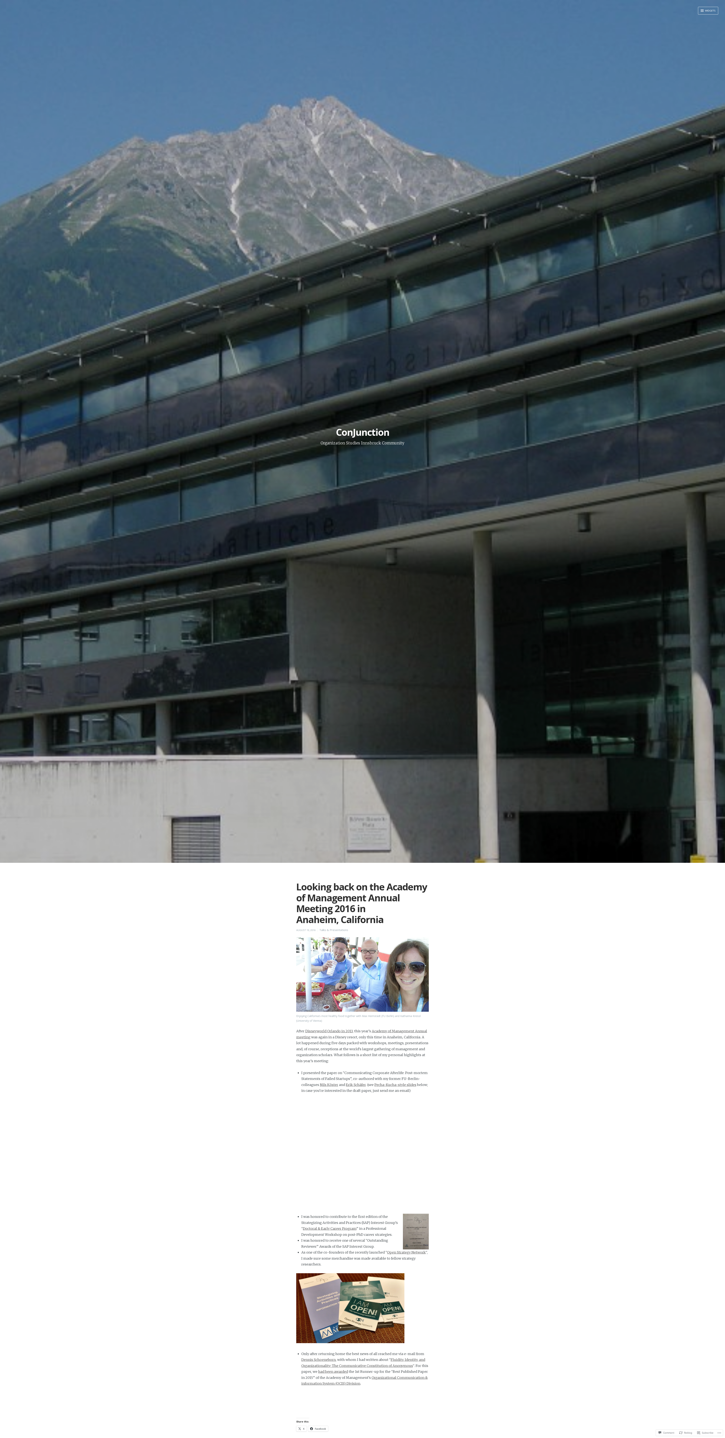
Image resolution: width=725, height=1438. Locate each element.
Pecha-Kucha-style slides (395, 1085)
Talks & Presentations (333, 930)
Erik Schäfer (356, 1085)
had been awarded (333, 1371)
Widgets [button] (710, 10)
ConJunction (362, 432)
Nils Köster (329, 1085)
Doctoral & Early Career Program (329, 1228)
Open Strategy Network (406, 1252)
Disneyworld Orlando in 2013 (329, 1031)
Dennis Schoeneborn (318, 1360)
